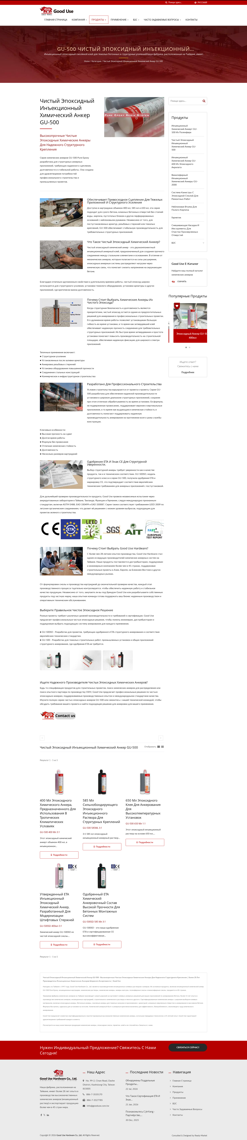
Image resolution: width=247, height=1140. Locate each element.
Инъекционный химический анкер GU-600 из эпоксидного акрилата (184, 162)
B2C (135, 19)
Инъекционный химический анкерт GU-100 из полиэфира (184, 129)
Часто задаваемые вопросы (162, 19)
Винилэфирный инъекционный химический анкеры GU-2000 (185, 180)
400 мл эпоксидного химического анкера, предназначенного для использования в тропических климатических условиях (58, 813)
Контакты (192, 19)
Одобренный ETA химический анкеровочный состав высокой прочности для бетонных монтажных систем (101, 905)
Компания (78, 19)
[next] (161, 738)
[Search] (204, 101)
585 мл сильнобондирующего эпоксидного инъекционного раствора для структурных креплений (101, 811)
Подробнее (187, 372)
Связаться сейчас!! (188, 1047)
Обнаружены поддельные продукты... (140, 1082)
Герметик (176, 217)
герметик (116, 1025)
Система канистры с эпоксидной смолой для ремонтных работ (185, 195)
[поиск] (166, 2)
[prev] (42, 738)
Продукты (98, 19)
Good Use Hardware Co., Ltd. (69, 1135)
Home (87, 61)
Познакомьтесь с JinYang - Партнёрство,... (140, 1113)
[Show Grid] (159, 747)
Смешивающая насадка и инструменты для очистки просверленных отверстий (185, 230)
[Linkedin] (48, 1115)
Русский (202, 3)
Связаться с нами (146, 1025)
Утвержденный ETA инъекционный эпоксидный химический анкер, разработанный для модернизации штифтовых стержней (57, 907)
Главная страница (55, 19)
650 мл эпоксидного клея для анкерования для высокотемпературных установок (143, 809)
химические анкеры (88, 1025)
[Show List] (162, 747)
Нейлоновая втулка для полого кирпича (184, 208)
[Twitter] (44, 1115)
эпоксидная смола (104, 1025)
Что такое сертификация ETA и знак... (143, 1097)
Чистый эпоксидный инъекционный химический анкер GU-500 (133, 61)
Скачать (181, 281)
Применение (119, 19)
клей (123, 1025)
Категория (96, 61)
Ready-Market (201, 1136)
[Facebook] (41, 1115)
